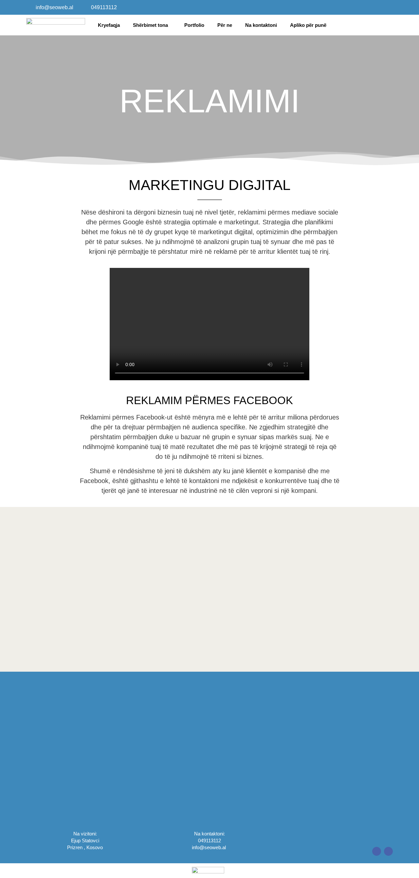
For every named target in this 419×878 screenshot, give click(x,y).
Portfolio (194, 25)
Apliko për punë (308, 25)
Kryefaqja (109, 25)
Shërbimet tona (150, 25)
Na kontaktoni (261, 25)
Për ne (224, 25)
